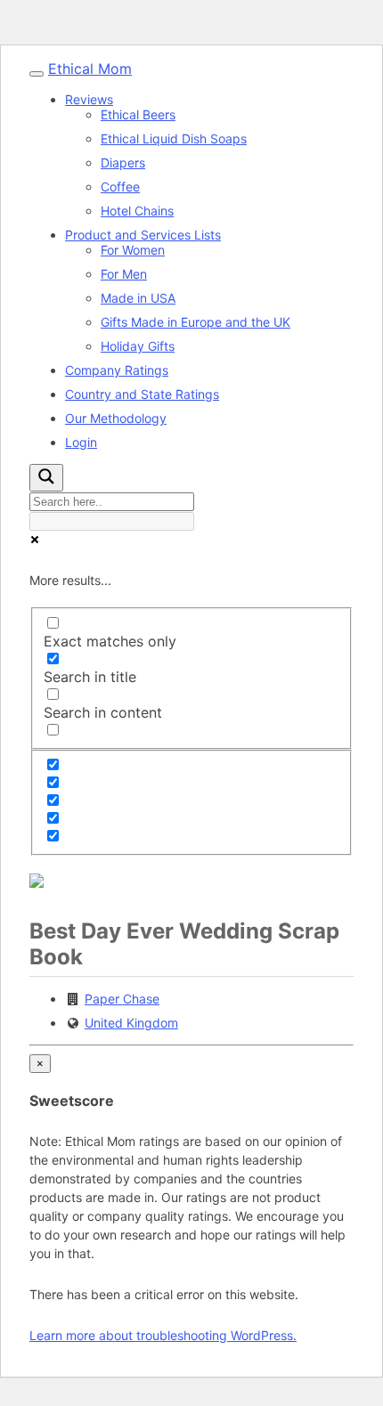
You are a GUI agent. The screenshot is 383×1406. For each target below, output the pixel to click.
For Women (133, 249)
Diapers (123, 162)
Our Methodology (116, 418)
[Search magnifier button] (46, 478)
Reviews (89, 99)
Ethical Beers (138, 114)
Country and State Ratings (142, 394)
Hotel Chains (137, 210)
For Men (124, 273)
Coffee (120, 186)
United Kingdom (131, 1022)
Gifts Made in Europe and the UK (195, 321)
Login (81, 442)
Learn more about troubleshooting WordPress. (163, 1335)
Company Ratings (116, 370)
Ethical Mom (90, 68)
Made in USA (138, 297)
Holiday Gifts (138, 346)
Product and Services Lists (143, 234)
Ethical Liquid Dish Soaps (174, 138)
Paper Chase (122, 998)
